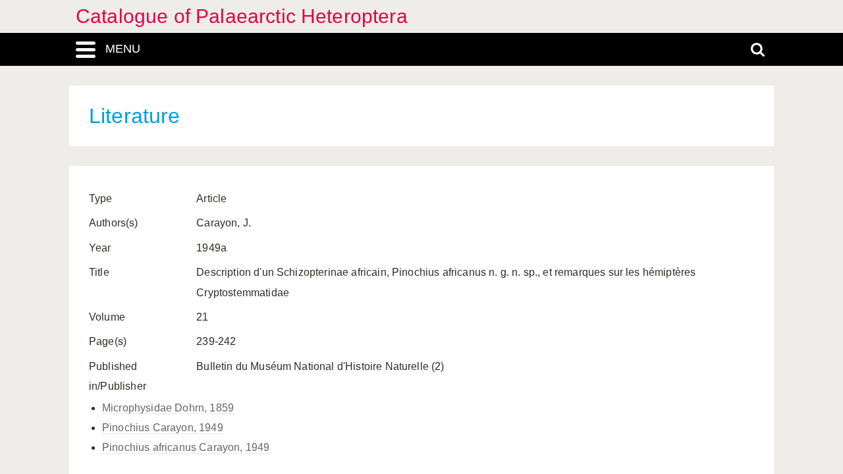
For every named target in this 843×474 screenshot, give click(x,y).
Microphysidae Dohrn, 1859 (168, 407)
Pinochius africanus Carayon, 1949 (185, 447)
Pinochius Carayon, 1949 (162, 427)
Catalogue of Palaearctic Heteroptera (242, 16)
